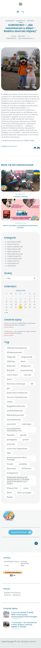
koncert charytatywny (17, 397)
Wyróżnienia (12, 263)
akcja (22, 361)
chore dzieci (12, 375)
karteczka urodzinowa (17, 393)
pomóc (26, 439)
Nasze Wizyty (12, 251)
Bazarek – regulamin (12, 595)
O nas (6, 565)
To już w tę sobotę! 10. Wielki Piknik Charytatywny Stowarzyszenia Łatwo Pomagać (19, 324)
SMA (9, 453)
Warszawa (11, 468)
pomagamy (12, 439)
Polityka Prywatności (12, 593)
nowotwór (11, 424)
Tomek (10, 464)
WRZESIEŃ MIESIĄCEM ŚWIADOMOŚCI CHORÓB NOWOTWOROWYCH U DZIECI (18, 480)
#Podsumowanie (14, 352)
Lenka (9, 402)
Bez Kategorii (10, 20)
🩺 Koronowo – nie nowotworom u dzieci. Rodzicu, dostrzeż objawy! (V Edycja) (20, 332)
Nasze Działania (13, 246)
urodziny (23, 464)
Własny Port (12, 488)
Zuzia (9, 492)
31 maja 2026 (15, 628)
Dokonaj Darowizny (25, 563)
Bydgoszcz (26, 366)
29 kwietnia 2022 (20, 223)
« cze (6, 312)
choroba (27, 375)
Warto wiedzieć (12, 258)
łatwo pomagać (24, 492)
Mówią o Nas (12, 244)
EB (32, 384)
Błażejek (11, 370)
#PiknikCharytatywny (17, 348)
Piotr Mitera (10, 327)
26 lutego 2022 (20, 194)
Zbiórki (10, 266)
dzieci (9, 379)
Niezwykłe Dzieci (13, 254)
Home (13, 36)
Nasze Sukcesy (12, 249)
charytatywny (26, 370)
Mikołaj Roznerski (15, 415)
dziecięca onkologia (16, 384)
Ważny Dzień (12, 261)
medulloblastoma (15, 410)
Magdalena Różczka (16, 406)
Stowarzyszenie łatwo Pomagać (17, 458)
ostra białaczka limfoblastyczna (14, 429)
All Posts (21, 36)
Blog (22, 565)
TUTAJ (26, 140)
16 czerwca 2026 (16, 618)
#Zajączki (11, 357)
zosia (25, 488)
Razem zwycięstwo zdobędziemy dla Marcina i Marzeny (20, 227)
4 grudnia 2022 (21, 20)
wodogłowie (12, 473)
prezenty (11, 444)
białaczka (11, 366)
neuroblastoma (14, 419)
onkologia (26, 424)
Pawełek (10, 435)
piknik (23, 435)
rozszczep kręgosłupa (17, 448)
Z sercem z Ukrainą (21, 197)
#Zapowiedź (26, 357)
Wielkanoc (27, 468)
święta (10, 497)
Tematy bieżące (12, 256)
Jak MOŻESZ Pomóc (11, 562)
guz (8, 388)
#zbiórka (11, 361)
